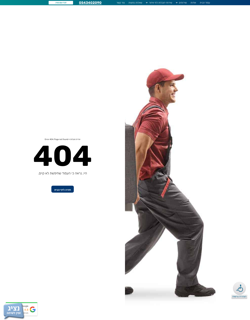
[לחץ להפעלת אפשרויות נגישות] (239, 288)
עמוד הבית (205, 2)
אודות (193, 2)
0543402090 (90, 3)
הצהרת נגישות (239, 296)
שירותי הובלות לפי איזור (160, 2)
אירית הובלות (75, 139)
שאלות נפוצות (135, 2)
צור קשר (120, 2)
